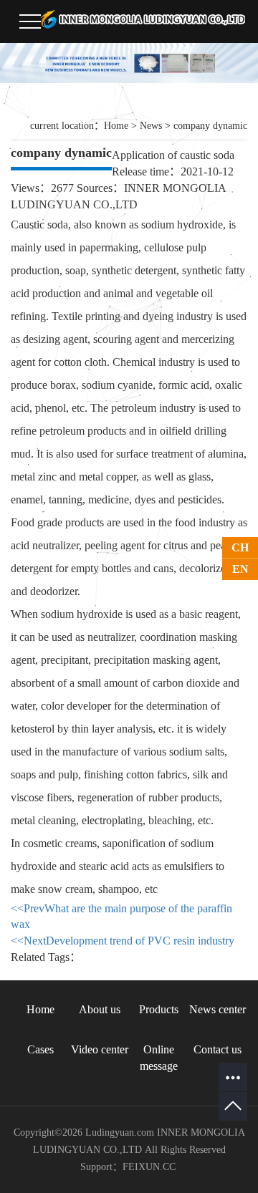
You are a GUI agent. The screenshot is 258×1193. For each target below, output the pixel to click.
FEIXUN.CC (149, 1166)
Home (116, 125)
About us (99, 1009)
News (151, 125)
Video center (99, 1049)
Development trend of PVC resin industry (122, 940)
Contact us (218, 1049)
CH (240, 547)
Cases (40, 1049)
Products (158, 1009)
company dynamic (210, 125)
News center (217, 1009)
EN (240, 569)
